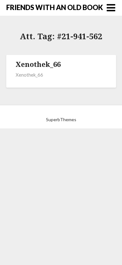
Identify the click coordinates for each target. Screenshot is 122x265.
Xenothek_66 (38, 64)
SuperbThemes (61, 119)
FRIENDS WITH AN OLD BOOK (54, 7)
